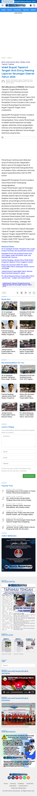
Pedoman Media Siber (18, 788)
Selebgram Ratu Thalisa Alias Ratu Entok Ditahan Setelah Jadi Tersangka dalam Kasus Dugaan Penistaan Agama (20, 513)
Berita (4, 62)
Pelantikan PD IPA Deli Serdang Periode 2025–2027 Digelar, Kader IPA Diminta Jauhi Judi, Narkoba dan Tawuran (17, 255)
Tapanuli (4, 64)
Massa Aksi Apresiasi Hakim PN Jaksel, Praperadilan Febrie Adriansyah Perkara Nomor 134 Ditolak (18, 266)
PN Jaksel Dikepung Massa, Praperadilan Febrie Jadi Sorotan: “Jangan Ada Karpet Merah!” (18, 277)
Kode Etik (30, 783)
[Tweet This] (21, 292)
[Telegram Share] (29, 292)
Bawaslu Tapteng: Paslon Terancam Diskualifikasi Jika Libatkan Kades (18, 506)
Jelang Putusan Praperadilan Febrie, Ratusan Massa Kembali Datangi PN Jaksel (17, 272)
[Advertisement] (18, 35)
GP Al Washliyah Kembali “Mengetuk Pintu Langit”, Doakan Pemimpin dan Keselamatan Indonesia (18, 250)
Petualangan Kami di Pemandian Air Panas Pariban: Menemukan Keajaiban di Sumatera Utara (20, 492)
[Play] (4, 692)
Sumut (28, 62)
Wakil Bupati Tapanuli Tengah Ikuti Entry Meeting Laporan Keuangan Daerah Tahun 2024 (19, 80)
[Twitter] (13, 778)
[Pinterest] (16, 778)
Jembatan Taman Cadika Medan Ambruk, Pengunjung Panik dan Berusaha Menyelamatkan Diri (20, 528)
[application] (18, 685)
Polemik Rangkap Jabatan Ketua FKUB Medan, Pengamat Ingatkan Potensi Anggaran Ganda (18, 261)
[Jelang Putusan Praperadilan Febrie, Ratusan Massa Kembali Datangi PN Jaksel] (9, 343)
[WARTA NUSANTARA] (15, 5)
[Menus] (3, 5)
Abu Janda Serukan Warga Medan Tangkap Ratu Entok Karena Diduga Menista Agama (18, 499)
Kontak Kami (23, 786)
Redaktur (21, 783)
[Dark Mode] (31, 5)
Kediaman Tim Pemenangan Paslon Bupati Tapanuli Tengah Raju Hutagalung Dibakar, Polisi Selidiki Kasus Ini (20, 521)
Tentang (13, 783)
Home (6, 783)
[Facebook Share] (17, 292)
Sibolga (22, 62)
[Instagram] (20, 778)
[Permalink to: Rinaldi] (3, 81)
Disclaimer (12, 786)
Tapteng (11, 64)
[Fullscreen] (33, 692)
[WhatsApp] (24, 778)
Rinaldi (8, 80)
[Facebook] (9, 778)
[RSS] (28, 778)
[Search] (34, 5)
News (17, 62)
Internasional (10, 62)
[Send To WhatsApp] (33, 292)
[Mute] (29, 692)
